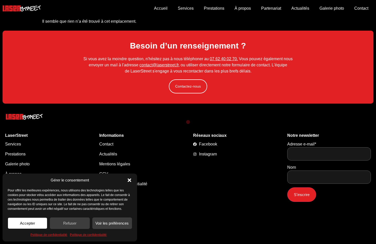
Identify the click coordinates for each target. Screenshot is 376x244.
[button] (129, 180)
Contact (361, 8)
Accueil (161, 8)
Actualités (300, 8)
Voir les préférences (112, 223)
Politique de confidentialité (48, 235)
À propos (243, 8)
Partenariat (271, 8)
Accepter (27, 223)
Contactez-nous (188, 86)
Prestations (214, 8)
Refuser (69, 223)
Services (186, 8)
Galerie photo (331, 8)
